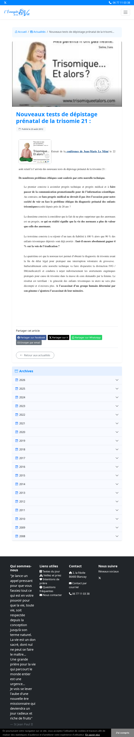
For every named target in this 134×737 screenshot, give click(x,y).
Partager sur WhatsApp (88, 337)
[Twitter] (5, 2)
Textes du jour (51, 571)
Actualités (40, 32)
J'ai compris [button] (122, 732)
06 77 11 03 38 (121, 2)
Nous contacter (52, 595)
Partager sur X (60, 337)
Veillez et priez (52, 575)
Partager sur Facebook (32, 337)
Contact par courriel (78, 585)
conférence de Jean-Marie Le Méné (87, 151)
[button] (100, 735)
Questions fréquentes (48, 589)
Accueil (22, 32)
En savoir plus (92, 734)
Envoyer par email (30, 342)
